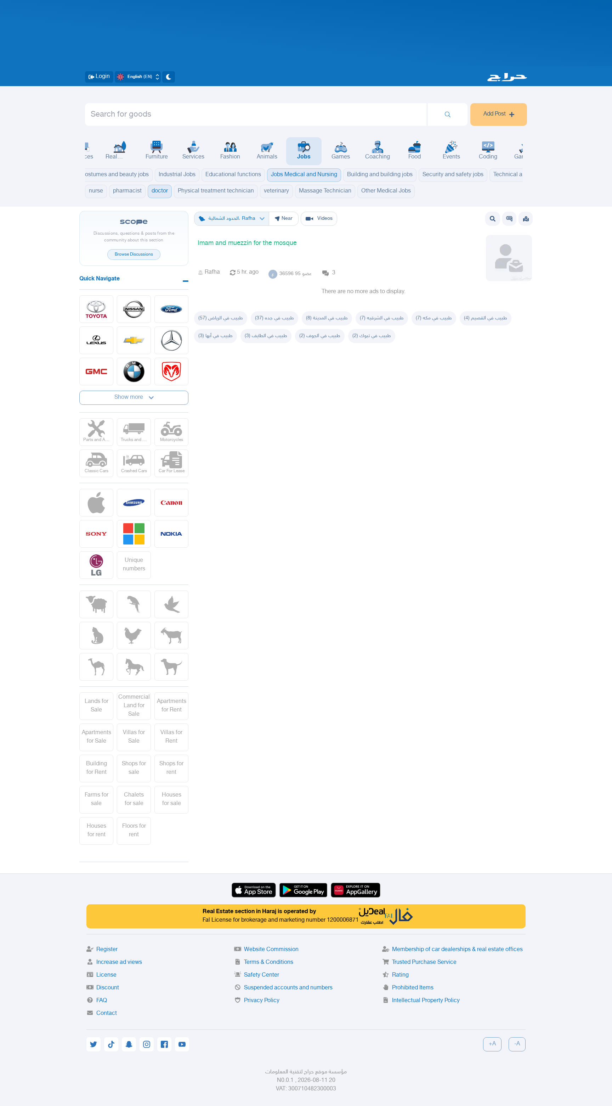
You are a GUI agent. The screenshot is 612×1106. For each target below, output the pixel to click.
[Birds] (171, 604)
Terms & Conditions (268, 962)
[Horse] (134, 667)
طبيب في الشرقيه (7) (382, 318)
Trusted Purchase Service (424, 962)
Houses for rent (96, 830)
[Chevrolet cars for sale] (134, 340)
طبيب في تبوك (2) (371, 336)
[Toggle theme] (168, 77)
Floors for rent (134, 830)
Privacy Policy (261, 1001)
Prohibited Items (413, 988)
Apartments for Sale (96, 737)
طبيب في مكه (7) (434, 318)
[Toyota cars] (96, 309)
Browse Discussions (134, 254)
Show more (128, 397)
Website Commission (271, 949)
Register (107, 949)
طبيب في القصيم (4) (485, 318)
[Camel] (96, 667)
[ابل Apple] (96, 502)
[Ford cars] (171, 309)
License (106, 975)
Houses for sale (171, 799)
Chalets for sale (134, 799)
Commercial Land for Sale (134, 706)
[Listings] (526, 218)
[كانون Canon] (171, 502)
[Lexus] (96, 340)
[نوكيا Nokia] (171, 534)
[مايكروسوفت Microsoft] (134, 534)
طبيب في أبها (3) (215, 336)
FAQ (101, 1001)
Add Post (494, 114)
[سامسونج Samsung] (134, 502)
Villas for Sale (134, 737)
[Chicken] (134, 635)
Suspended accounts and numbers (288, 988)
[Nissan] (134, 309)
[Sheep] (96, 604)
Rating (400, 975)
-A (517, 1044)
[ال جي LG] (96, 565)
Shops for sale (134, 768)
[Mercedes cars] (171, 340)
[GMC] (96, 371)
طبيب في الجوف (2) (319, 336)
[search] (448, 114)
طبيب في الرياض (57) (220, 318)
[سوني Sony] (96, 534)
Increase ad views (119, 962)
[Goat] (171, 635)
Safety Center (261, 975)
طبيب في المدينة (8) (327, 318)
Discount (107, 988)
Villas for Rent (171, 737)
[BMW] (134, 371)
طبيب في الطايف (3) (266, 336)
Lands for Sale (96, 706)
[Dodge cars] (171, 371)
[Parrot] (134, 604)
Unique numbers (134, 564)
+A (492, 1044)
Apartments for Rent (171, 706)
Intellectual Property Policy (426, 1001)
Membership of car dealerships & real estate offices (457, 949)
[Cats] (96, 635)
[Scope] (509, 219)
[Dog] (171, 667)
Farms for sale (96, 799)
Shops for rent (171, 768)
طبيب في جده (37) (274, 318)
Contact (106, 1013)
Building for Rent (96, 768)
